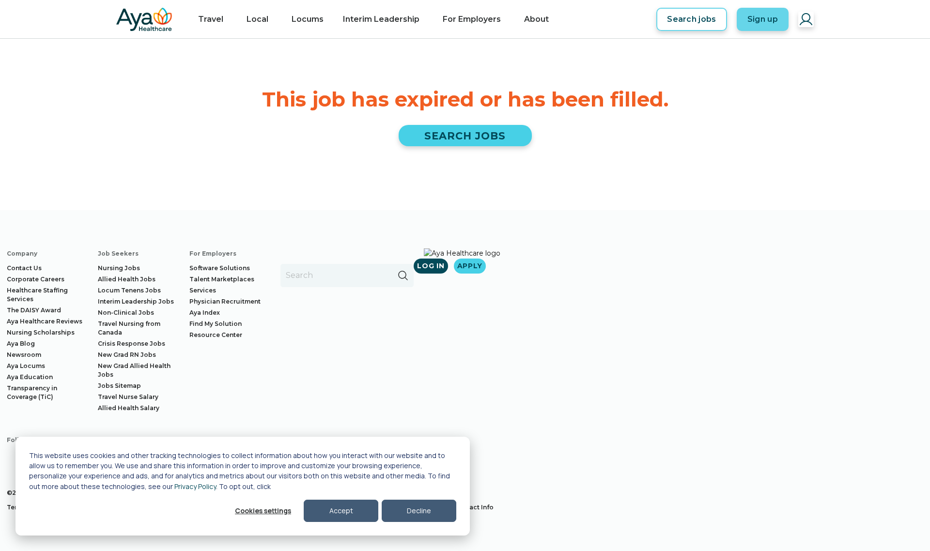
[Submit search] (403, 275)
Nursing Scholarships (41, 332)
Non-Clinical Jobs (126, 312)
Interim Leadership (381, 19)
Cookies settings (263, 510)
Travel (210, 19)
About (536, 19)
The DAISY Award (34, 310)
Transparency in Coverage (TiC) (32, 392)
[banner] (144, 19)
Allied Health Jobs (126, 279)
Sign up (762, 19)
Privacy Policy (195, 486)
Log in (430, 265)
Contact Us (24, 268)
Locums (308, 19)
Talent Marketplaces (221, 279)
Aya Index (204, 312)
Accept (341, 510)
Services (202, 290)
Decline (419, 510)
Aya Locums (26, 365)
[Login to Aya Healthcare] (806, 19)
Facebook (14, 458)
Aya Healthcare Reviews (44, 321)
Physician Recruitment (225, 301)
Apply (470, 265)
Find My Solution (215, 323)
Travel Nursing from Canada (129, 328)
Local (257, 19)
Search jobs (691, 19)
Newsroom (24, 354)
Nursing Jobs (119, 268)
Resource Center (215, 334)
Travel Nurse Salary (128, 396)
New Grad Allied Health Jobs (134, 370)
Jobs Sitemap (119, 385)
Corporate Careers (35, 279)
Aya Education (30, 377)
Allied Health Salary (128, 408)
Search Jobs (465, 136)
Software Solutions (219, 268)
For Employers (472, 19)
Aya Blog (21, 343)
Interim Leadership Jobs (136, 301)
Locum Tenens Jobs (129, 290)
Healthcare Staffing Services (37, 295)
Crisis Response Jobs (131, 343)
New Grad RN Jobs (127, 354)
